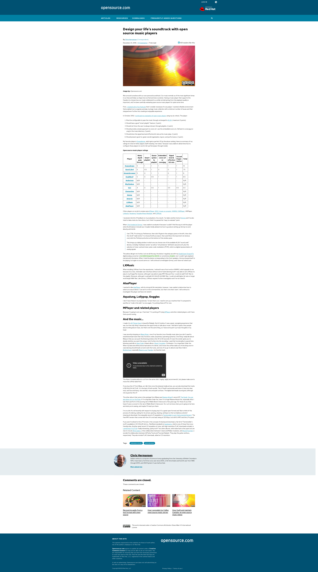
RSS (216, 2)
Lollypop (126, 213)
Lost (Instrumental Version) (182, 415)
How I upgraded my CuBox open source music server (158, 511)
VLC (129, 188)
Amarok (130, 199)
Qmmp (129, 195)
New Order (140, 343)
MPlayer (167, 312)
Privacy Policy (166, 568)
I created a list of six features (136, 107)
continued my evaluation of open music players (150, 116)
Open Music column (136, 443)
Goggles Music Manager (144, 213)
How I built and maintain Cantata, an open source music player (182, 512)
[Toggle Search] (212, 18)
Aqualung (133, 213)
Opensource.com (118, 548)
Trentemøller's (168, 415)
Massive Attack (167, 397)
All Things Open (136, 323)
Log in (204, 2)
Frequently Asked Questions (166, 18)
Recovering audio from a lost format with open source (132, 512)
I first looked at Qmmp (134, 225)
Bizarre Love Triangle (146, 350)
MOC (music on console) (163, 211)
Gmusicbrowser (129, 173)
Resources (122, 18)
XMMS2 (174, 211)
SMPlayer (181, 211)
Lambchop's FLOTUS (130, 428)
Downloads (138, 18)
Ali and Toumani (187, 431)
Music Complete (159, 343)
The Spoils (184, 397)
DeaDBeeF (129, 177)
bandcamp (168, 424)
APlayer (151, 211)
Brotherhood (127, 350)
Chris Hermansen (131, 39)
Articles (105, 18)
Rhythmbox (129, 184)
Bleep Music (145, 334)
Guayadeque (141, 141)
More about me (136, 467)
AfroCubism (137, 431)
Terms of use (177, 568)
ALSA (170, 120)
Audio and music (149, 443)
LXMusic (129, 202)
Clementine (129, 191)
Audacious (129, 180)
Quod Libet (129, 170)
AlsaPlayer (130, 206)
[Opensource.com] (115, 8)
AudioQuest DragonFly (186, 254)
